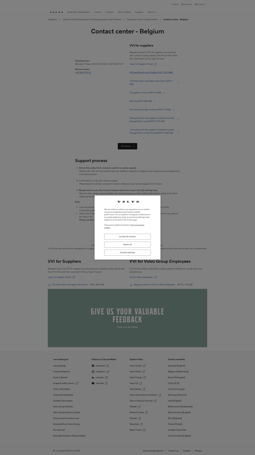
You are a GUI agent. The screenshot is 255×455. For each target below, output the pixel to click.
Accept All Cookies (127, 237)
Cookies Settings (127, 252)
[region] (127, 227)
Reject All (127, 245)
